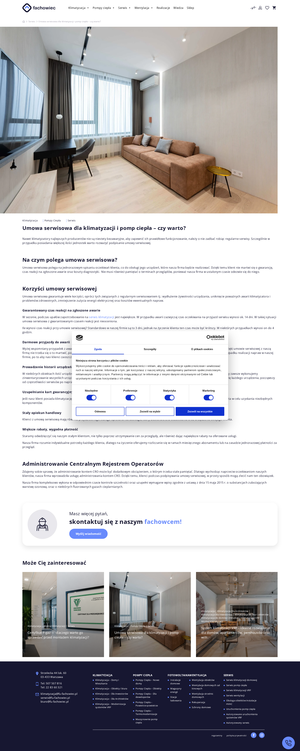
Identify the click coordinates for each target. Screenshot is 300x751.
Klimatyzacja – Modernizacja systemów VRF (110, 705)
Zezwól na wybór (150, 411)
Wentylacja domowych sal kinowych (206, 687)
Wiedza (178, 8)
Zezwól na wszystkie (200, 411)
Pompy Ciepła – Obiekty (148, 688)
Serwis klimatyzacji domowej (241, 680)
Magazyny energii (175, 690)
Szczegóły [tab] (150, 349)
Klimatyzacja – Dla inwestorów (111, 693)
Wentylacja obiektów (203, 680)
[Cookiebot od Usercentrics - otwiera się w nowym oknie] (209, 337)
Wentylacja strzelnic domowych (202, 695)
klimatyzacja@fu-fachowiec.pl (59, 693)
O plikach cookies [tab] (202, 349)
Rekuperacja (198, 702)
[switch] (130, 397)
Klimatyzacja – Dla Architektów (111, 698)
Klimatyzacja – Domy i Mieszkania (107, 681)
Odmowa (100, 411)
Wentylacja (142, 8)
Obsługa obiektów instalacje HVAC (241, 702)
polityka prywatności (237, 735)
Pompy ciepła (102, 8)
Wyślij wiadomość (88, 534)
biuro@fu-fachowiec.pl (55, 701)
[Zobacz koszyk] (274, 8)
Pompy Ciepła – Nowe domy (147, 681)
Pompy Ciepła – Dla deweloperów (146, 695)
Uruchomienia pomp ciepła (240, 709)
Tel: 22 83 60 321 (51, 687)
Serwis (122, 8)
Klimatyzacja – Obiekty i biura (111, 688)
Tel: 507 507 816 (51, 683)
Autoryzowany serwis (237, 722)
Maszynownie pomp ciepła (146, 721)
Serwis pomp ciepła (236, 685)
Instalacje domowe (175, 681)
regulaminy (216, 735)
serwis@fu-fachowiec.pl (56, 697)
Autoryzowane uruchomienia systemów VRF (242, 716)
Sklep (190, 8)
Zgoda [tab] (98, 349)
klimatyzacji (106, 317)
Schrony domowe (201, 707)
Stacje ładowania (175, 698)
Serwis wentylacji (235, 695)
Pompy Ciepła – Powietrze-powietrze (147, 704)
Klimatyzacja (76, 8)
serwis (93, 317)
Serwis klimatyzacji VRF (238, 690)
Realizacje (163, 8)
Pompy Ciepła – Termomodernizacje (146, 712)
